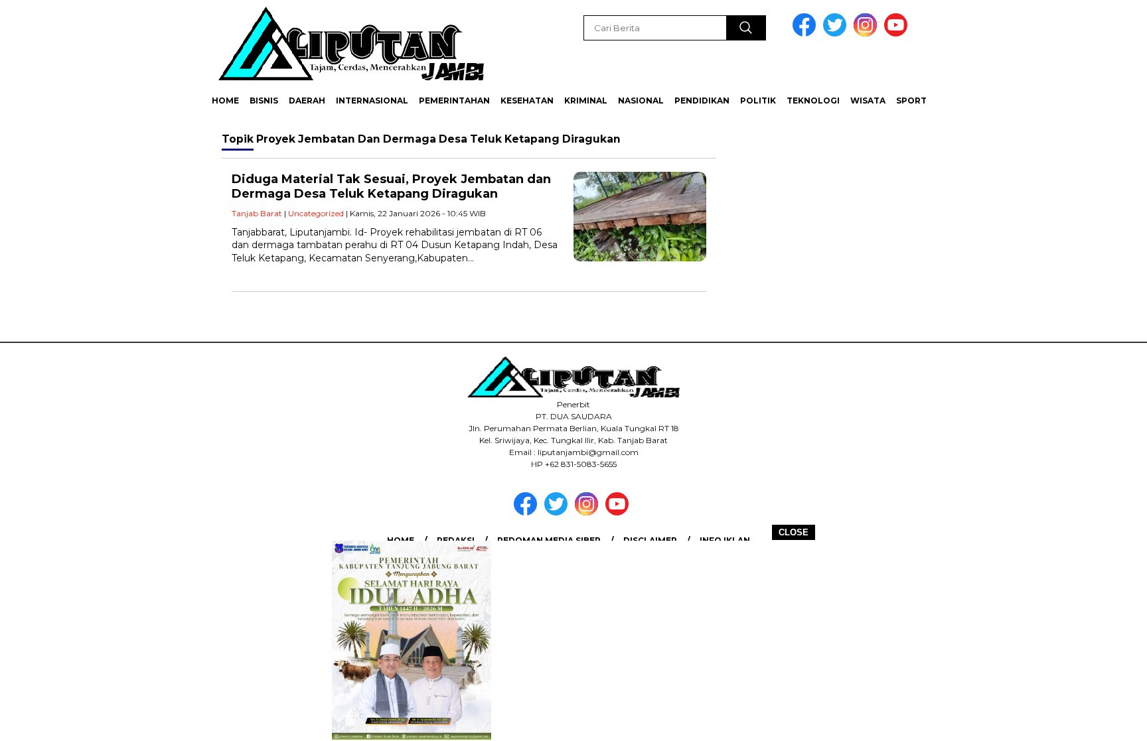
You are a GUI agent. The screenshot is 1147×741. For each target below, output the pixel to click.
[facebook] (806, 33)
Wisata (867, 100)
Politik (758, 100)
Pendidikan (701, 100)
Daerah (307, 100)
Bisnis (264, 100)
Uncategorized (316, 213)
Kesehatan (527, 100)
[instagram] (867, 33)
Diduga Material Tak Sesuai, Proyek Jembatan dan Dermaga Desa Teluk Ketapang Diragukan (391, 187)
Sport (911, 100)
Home (225, 100)
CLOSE (793, 532)
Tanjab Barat (257, 213)
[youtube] (898, 33)
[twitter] (837, 33)
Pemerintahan (454, 100)
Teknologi (813, 100)
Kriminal (585, 100)
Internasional (372, 100)
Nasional (641, 100)
